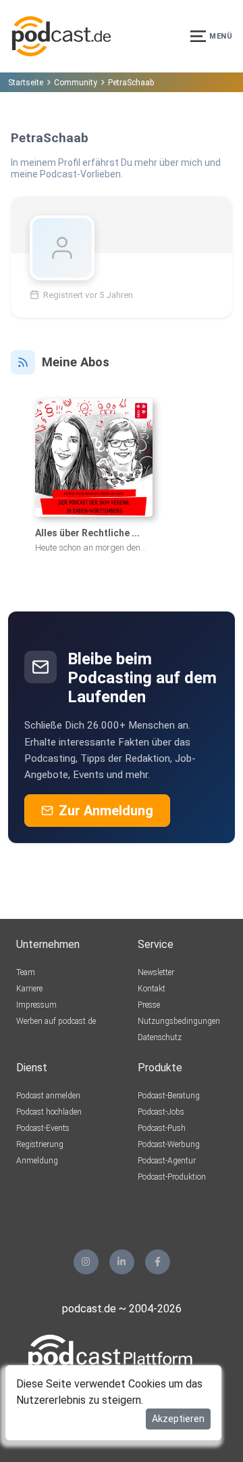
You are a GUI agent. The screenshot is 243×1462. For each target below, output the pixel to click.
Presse (149, 1005)
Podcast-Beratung (169, 1095)
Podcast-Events (43, 1128)
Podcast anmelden (48, 1095)
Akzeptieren (178, 1418)
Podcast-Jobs (161, 1112)
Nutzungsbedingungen (179, 1021)
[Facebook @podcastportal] (157, 1261)
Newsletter (156, 972)
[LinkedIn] (121, 1261)
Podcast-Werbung (169, 1144)
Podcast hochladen (49, 1112)
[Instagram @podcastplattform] (86, 1261)
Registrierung (39, 1144)
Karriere (29, 988)
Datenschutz (160, 1037)
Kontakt (151, 988)
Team (25, 972)
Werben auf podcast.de (56, 1021)
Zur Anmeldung (106, 810)
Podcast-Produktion (172, 1177)
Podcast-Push (162, 1128)
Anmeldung (37, 1160)
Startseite (25, 82)
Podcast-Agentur (167, 1160)
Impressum (36, 1005)
